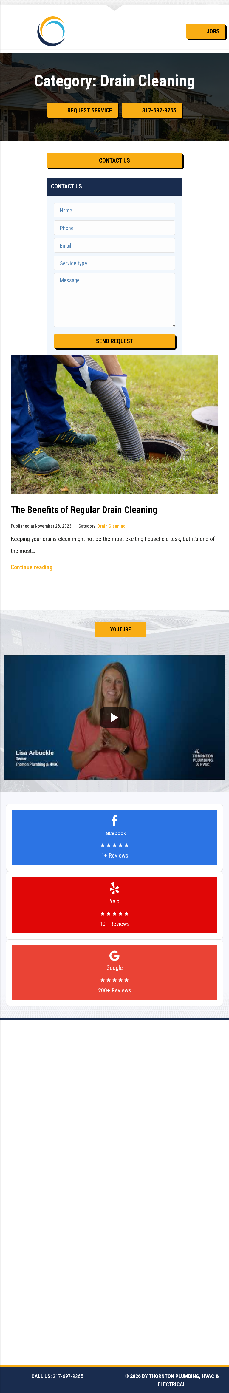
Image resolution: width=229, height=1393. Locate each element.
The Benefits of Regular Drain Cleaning (84, 509)
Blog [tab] (202, 629)
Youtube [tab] (120, 629)
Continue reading (31, 567)
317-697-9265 (159, 110)
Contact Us (114, 160)
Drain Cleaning (112, 526)
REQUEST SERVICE (89, 110)
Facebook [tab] (32, 629)
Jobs (212, 31)
